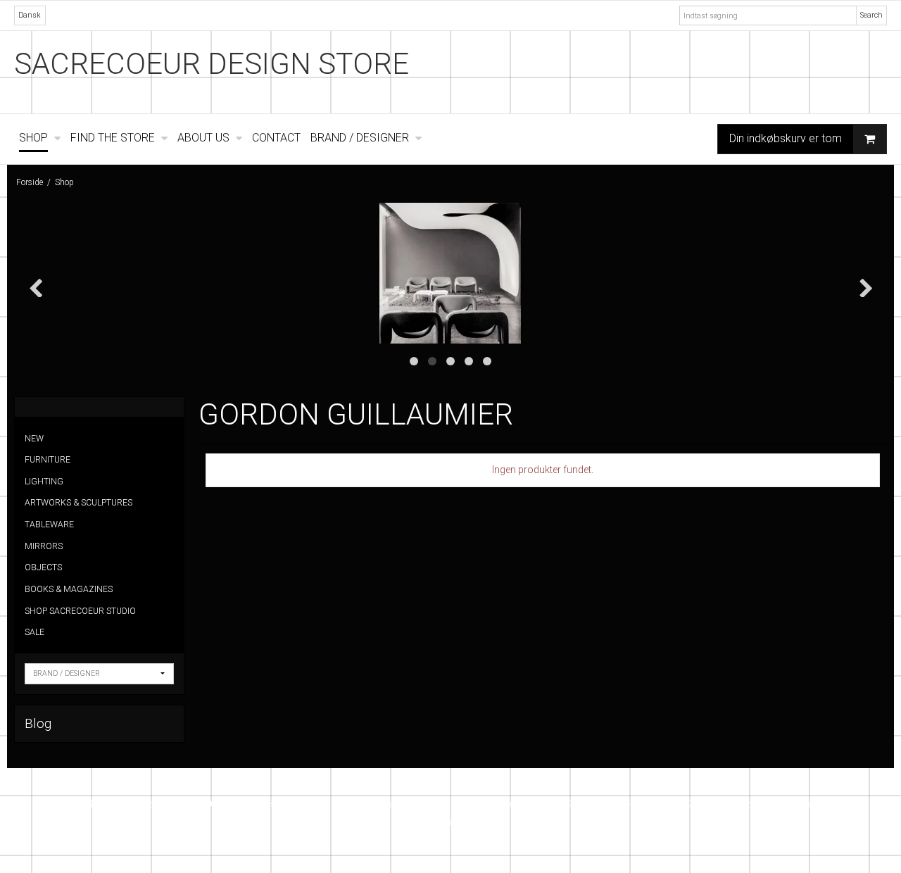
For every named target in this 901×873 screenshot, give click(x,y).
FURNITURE (47, 460)
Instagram (455, 821)
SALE (34, 632)
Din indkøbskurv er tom (785, 138)
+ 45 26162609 (659, 804)
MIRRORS (44, 546)
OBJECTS (43, 567)
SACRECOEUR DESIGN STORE (211, 63)
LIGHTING (44, 481)
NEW (34, 439)
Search (871, 15)
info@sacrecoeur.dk (781, 804)
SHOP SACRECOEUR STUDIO (80, 611)
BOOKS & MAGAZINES (69, 589)
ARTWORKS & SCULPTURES (78, 503)
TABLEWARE (49, 524)
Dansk (29, 15)
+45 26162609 (540, 804)
